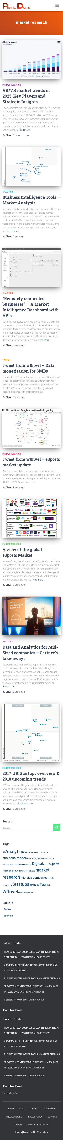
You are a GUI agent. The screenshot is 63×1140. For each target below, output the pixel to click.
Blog (21, 1109)
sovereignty (7, 885)
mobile (51, 878)
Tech (44, 884)
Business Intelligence (39, 852)
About (11, 1109)
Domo (45, 864)
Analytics (7, 192)
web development (25, 893)
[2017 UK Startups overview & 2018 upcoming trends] (31, 733)
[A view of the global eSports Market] (31, 518)
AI (3, 852)
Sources (18, 1125)
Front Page (49, 1109)
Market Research (11, 85)
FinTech (6, 870)
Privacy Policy (34, 1117)
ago (21, 135)
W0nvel (10, 891)
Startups (20, 884)
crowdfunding (41, 858)
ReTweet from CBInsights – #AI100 (24, 999)
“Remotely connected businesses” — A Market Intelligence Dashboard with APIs (31, 989)
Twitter (6, 360)
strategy (34, 884)
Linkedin (8, 915)
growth (16, 870)
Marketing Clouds (27, 871)
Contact (34, 1109)
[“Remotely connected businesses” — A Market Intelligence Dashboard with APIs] (31, 267)
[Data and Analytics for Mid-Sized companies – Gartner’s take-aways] (31, 616)
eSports (54, 864)
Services (52, 1117)
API (26, 852)
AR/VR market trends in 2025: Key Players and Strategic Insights (26, 96)
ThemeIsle (42, 1132)
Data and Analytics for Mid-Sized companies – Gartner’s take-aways (30, 652)
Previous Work (14, 1117)
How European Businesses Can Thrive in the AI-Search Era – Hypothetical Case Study (32, 955)
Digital (37, 863)
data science (26, 864)
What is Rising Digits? (39, 1125)
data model (16, 864)
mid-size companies (34, 877)
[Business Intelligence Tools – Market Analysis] (31, 166)
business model (14, 858)
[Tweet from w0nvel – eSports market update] (31, 428)
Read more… (25, 130)
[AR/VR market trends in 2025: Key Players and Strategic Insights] (31, 59)
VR (49, 885)
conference (31, 858)
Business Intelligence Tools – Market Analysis (32, 978)
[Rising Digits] (17, 6)
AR (29, 852)
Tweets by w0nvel (11, 1093)
